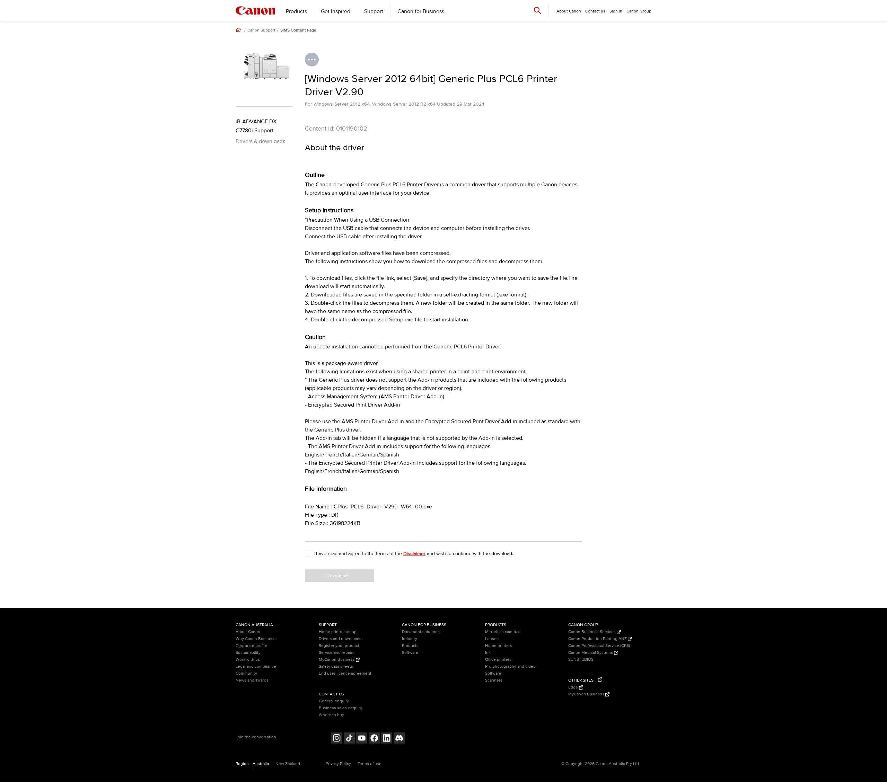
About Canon (248, 631)
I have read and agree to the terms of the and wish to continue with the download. (413, 554)
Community (246, 673)
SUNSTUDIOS (581, 659)
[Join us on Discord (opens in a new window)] (399, 738)
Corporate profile (251, 645)
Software (410, 652)
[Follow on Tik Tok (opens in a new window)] (349, 738)
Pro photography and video (510, 666)
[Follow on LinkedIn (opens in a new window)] (386, 738)
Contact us (595, 11)
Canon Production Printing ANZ (598, 638)
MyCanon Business (337, 659)
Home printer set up (338, 631)
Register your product (339, 645)
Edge (573, 687)
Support (373, 11)
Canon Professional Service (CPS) (599, 645)
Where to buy (331, 715)
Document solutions (421, 631)
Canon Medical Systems (591, 652)
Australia (261, 763)
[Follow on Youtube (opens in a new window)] (361, 738)
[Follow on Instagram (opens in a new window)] (336, 738)
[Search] (537, 10)
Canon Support (261, 30)
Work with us (248, 659)
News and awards (252, 680)
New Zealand (287, 763)
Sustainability (248, 652)
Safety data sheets (336, 666)
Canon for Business (420, 11)
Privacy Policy (338, 763)
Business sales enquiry (340, 708)
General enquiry (334, 701)
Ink (488, 652)
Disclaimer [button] (414, 554)
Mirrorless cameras (502, 631)
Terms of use (369, 763)
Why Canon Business (255, 638)
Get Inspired (335, 11)
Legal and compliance (256, 666)
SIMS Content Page (298, 30)
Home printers (498, 645)
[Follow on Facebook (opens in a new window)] (374, 738)
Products (296, 11)
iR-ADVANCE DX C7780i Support (256, 126)
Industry (409, 638)
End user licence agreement (345, 673)
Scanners (493, 680)
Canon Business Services (592, 631)
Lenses (492, 638)
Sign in (615, 11)
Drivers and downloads (340, 638)
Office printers (498, 659)
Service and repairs (336, 652)
